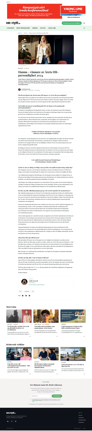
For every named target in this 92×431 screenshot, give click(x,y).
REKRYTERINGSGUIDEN (23, 28)
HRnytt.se (20, 33)
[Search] (84, 28)
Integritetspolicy (77, 428)
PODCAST (43, 28)
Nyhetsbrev (81, 422)
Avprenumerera (82, 420)
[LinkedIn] (7, 421)
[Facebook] (11, 421)
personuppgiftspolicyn (37, 400)
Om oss (80, 415)
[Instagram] (15, 421)
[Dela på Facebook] (22, 295)
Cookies (84, 428)
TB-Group (36, 267)
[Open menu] (84, 23)
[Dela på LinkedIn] (29, 295)
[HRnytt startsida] (17, 413)
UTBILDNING (10, 28)
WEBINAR (35, 28)
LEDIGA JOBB (52, 28)
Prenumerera (57, 396)
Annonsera (81, 417)
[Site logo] (13, 23)
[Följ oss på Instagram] (26, 295)
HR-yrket (25, 33)
